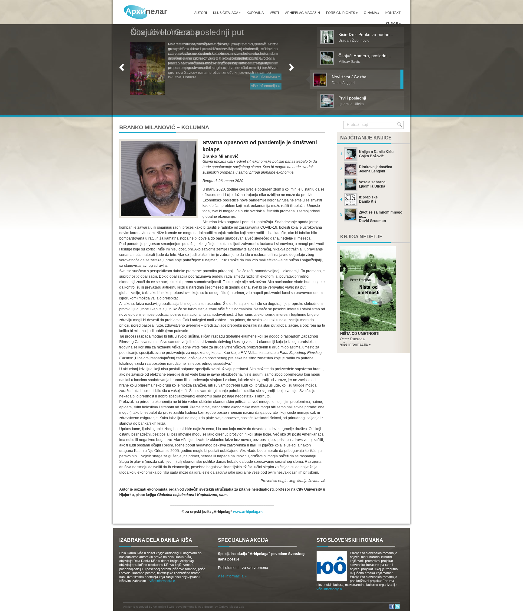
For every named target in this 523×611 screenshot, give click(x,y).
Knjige (393, 23)
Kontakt (393, 13)
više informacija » (265, 76)
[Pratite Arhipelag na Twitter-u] (397, 607)
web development (181, 606)
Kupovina (255, 13)
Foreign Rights (342, 13)
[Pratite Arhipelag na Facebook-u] (391, 607)
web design (206, 606)
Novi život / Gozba (165, 32)
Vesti (274, 13)
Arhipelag (159, 606)
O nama (371, 13)
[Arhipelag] (146, 12)
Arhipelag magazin (302, 13)
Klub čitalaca (227, 13)
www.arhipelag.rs (248, 512)
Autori (200, 13)
